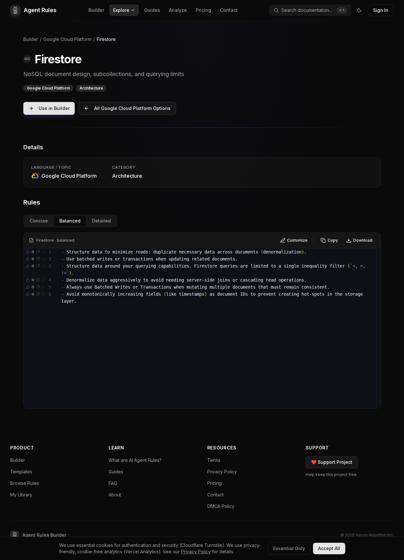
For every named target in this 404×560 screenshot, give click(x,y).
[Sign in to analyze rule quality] (43, 252)
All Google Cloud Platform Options (132, 108)
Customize (297, 240)
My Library (21, 494)
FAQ (113, 483)
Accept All (329, 548)
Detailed (101, 220)
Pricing (203, 10)
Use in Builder (54, 108)
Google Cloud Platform (67, 39)
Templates (21, 471)
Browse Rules (24, 483)
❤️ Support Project (331, 462)
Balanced (69, 220)
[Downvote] (38, 251)
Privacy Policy (222, 471)
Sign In (380, 10)
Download (362, 240)
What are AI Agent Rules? (135, 460)
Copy (333, 240)
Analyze (178, 10)
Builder (96, 10)
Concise (39, 220)
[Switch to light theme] (359, 10)
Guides (152, 10)
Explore (121, 10)
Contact (229, 10)
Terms (213, 460)
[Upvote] (27, 251)
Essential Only (289, 548)
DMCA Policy (220, 506)
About (115, 494)
